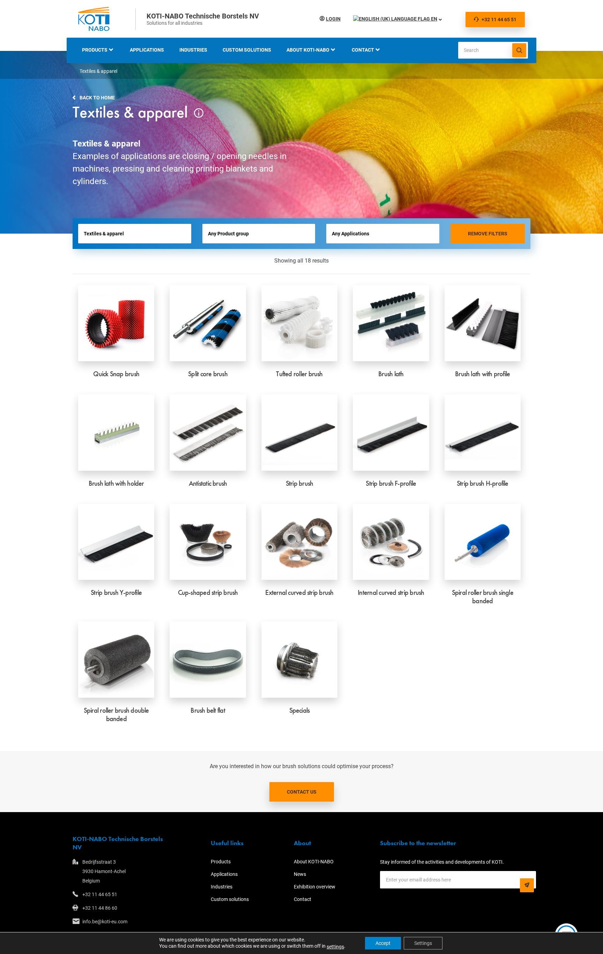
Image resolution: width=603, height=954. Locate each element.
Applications (147, 50)
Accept (382, 943)
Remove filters (487, 233)
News (300, 874)
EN (433, 19)
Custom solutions (247, 50)
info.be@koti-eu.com (104, 921)
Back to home (97, 97)
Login (333, 19)
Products (94, 50)
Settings (423, 943)
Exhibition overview (314, 886)
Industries (193, 50)
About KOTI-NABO (307, 50)
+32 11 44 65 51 (499, 19)
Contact (363, 50)
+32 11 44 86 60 (99, 908)
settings (335, 946)
